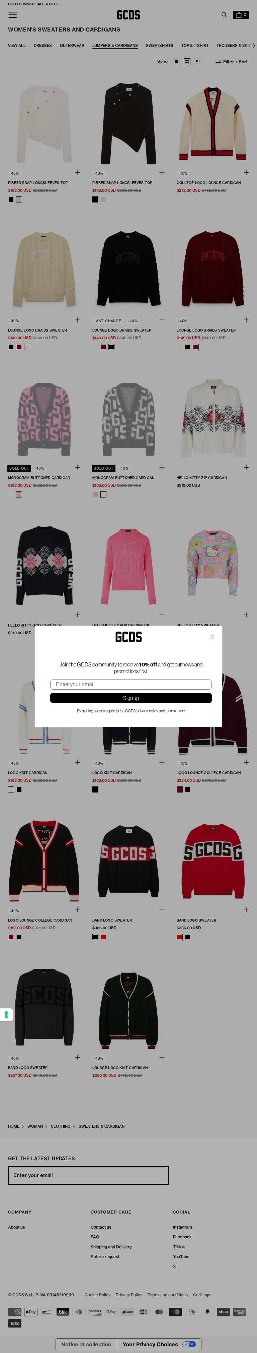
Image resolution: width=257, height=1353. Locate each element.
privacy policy (147, 711)
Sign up (131, 698)
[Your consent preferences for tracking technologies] (6, 1014)
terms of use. (175, 711)
